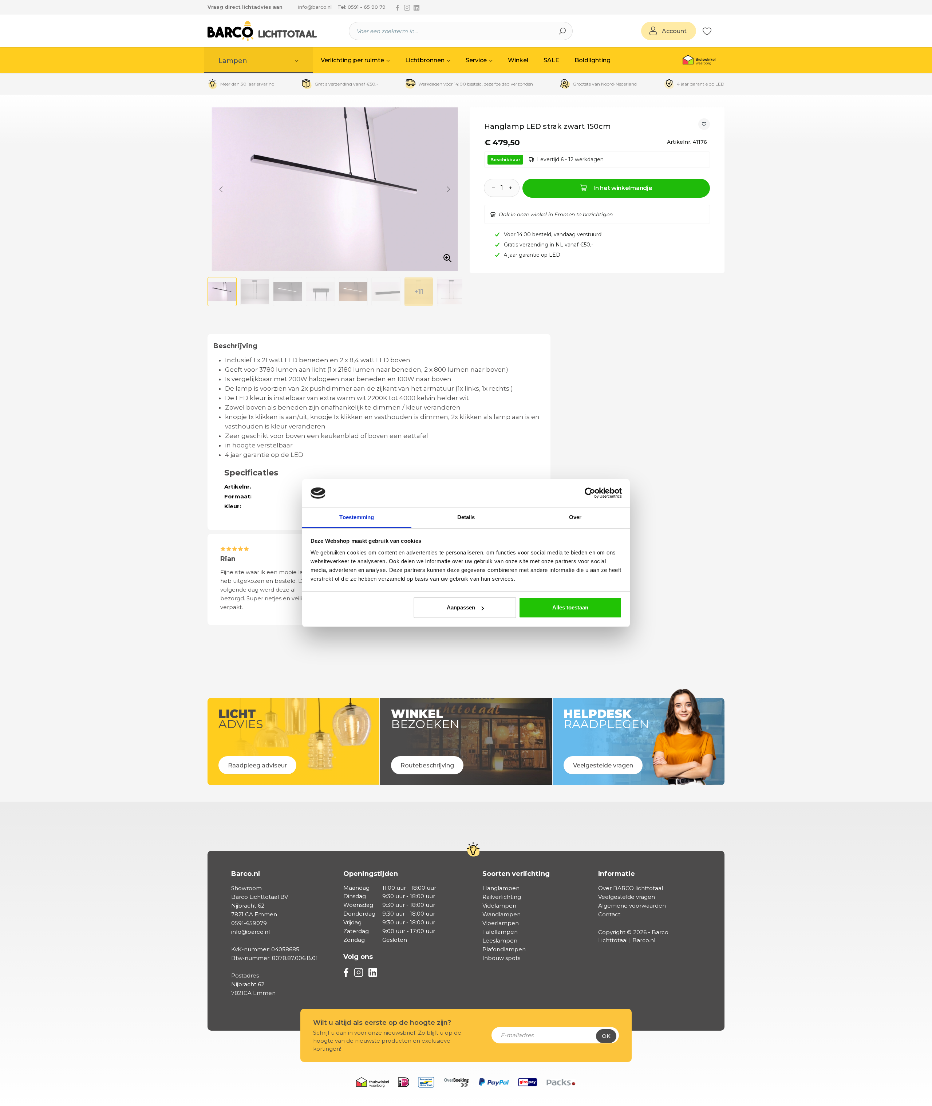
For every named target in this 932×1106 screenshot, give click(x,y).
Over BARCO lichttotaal (630, 888)
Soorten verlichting (516, 874)
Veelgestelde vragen (626, 896)
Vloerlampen (500, 923)
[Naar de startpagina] (262, 31)
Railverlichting (501, 896)
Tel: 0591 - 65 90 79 (361, 7)
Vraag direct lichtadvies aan (245, 7)
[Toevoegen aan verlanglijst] (704, 124)
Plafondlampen (504, 949)
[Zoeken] (562, 31)
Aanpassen (461, 607)
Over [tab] (575, 517)
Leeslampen (499, 940)
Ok (606, 1035)
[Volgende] (449, 189)
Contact (609, 914)
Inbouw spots (501, 958)
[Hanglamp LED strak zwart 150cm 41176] (335, 189)
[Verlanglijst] (707, 30)
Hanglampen (501, 888)
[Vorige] (221, 189)
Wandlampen (501, 914)
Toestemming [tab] (356, 517)
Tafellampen (500, 931)
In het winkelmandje (622, 188)
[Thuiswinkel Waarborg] (699, 60)
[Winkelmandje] (715, 31)
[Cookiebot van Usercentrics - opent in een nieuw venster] (590, 493)
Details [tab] (466, 517)
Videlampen (499, 905)
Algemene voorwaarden (632, 905)
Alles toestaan (570, 607)
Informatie (616, 874)
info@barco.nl (315, 7)
